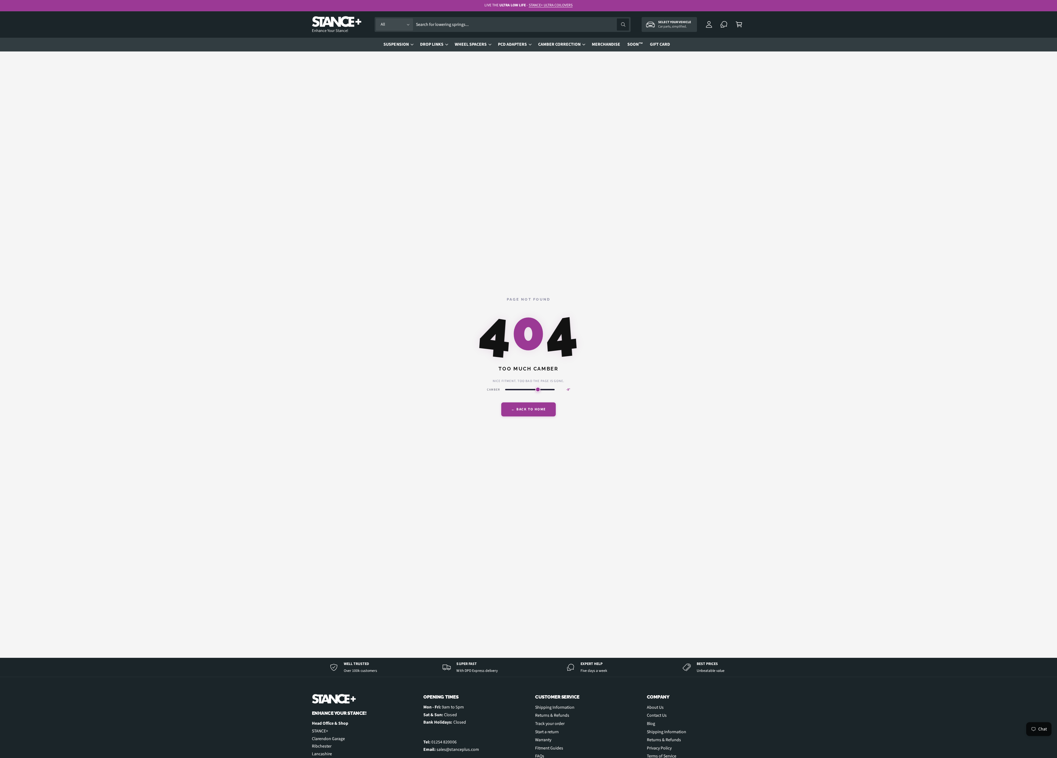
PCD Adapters (512, 44)
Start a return (547, 732)
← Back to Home (528, 409)
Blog (651, 724)
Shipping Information (554, 707)
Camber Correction (559, 44)
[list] (528, 667)
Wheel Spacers (471, 44)
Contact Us (657, 715)
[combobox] (522, 24)
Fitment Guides (549, 748)
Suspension (395, 44)
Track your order (550, 724)
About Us (655, 707)
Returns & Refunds (552, 715)
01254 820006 (443, 742)
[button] (739, 24)
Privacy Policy (659, 748)
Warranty (543, 740)
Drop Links (431, 44)
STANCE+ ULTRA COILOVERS (551, 5)
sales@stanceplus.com (458, 749)
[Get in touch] (724, 24)
